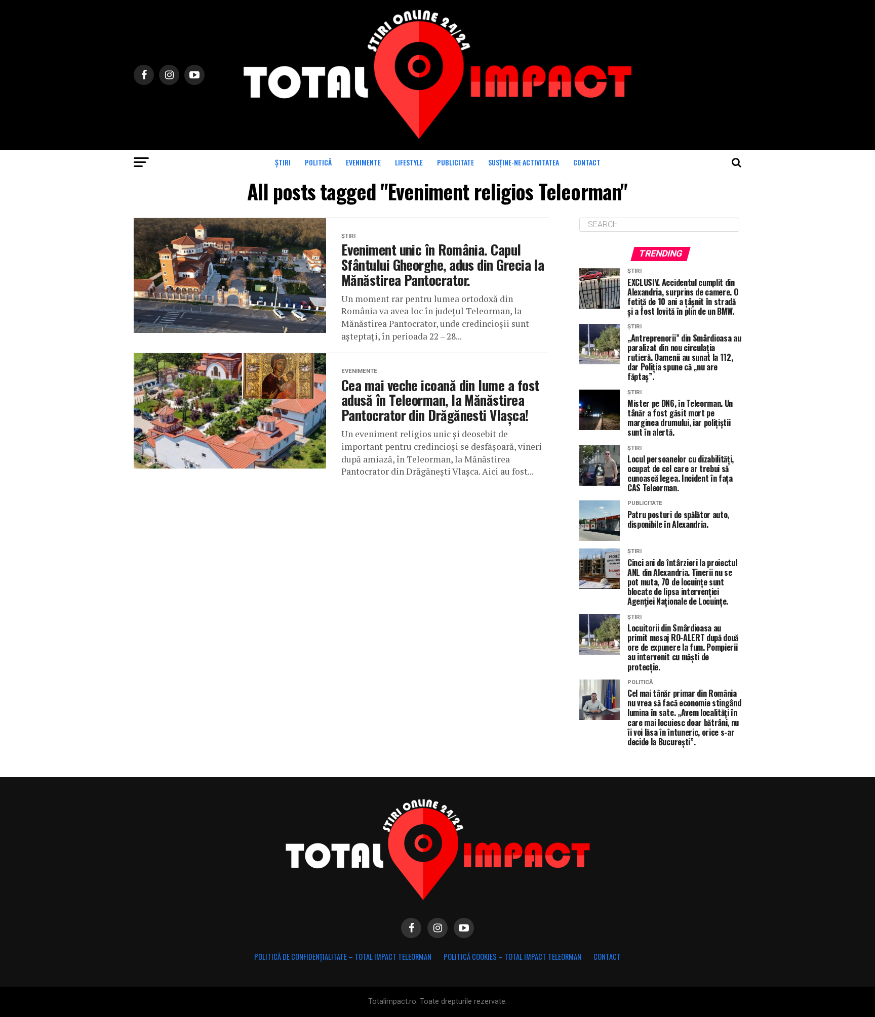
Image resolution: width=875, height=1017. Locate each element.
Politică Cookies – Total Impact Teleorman (512, 956)
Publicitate (455, 162)
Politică (318, 162)
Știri (283, 162)
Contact (587, 162)
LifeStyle (409, 162)
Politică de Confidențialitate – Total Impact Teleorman (342, 956)
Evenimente (363, 162)
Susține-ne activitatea (523, 162)
